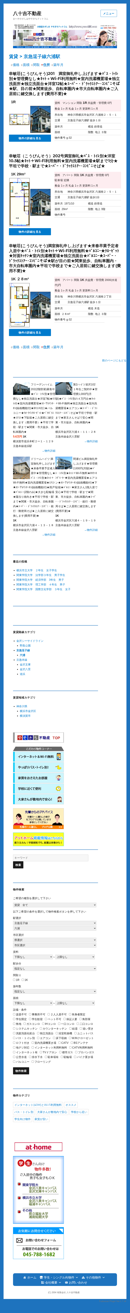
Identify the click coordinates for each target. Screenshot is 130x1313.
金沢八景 (25, 669)
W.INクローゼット (83, 1038)
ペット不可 (54, 1019)
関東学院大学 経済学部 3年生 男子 (40, 579)
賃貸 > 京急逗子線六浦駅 (34, 56)
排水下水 (37, 1057)
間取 (36, 65)
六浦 (22, 655)
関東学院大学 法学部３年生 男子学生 (40, 575)
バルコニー (22, 1061)
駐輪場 (68, 1057)
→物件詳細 (48, 450)
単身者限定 (78, 1014)
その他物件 (93, 1277)
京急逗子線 (23, 650)
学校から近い (79, 1112)
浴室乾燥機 (65, 1033)
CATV (65, 1042)
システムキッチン (27, 1028)
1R (17, 979)
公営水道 (21, 1057)
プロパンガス (86, 1052)
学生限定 (21, 1019)
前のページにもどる (114, 360)
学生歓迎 (37, 1019)
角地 (18, 1023)
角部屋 (86, 1019)
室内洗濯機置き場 (45, 1042)
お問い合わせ (78, 1282)
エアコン (45, 1038)
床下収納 (61, 1038)
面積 (26, 65)
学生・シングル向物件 (59, 1277)
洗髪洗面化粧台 (25, 1033)
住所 (46, 65)
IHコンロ (50, 1023)
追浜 (22, 674)
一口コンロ (67, 1023)
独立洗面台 (46, 1033)
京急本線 (21, 659)
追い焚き (88, 1028)
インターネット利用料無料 (51, 1047)
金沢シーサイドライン (30, 640)
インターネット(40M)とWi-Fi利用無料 (38, 1105)
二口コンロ (86, 1023)
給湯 (75, 1028)
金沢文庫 (25, 664)
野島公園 (25, 645)
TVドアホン (50, 1052)
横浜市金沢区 (28, 711)
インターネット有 (27, 1052)
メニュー (108, 13)
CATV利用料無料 (82, 1047)
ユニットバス (85, 1033)
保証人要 (71, 1019)
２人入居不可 (58, 1014)
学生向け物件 (22, 1119)
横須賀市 (25, 715)
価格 (16, 65)
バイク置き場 (85, 1057)
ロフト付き (22, 1042)
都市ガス (67, 1052)
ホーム (31, 1277)
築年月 (58, 65)
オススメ (71, 1105)
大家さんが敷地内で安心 (52, 1112)
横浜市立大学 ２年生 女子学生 (36, 570)
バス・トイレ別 (25, 1038)
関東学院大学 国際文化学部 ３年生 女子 (43, 589)
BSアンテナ (81, 1042)
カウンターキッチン (55, 1028)
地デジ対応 (22, 1047)
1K (26, 979)
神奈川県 (21, 706)
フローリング (43, 1061)
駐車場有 (53, 1057)
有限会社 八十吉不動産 (68, 1292)
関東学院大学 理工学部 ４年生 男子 (40, 584)
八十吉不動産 (27, 13)
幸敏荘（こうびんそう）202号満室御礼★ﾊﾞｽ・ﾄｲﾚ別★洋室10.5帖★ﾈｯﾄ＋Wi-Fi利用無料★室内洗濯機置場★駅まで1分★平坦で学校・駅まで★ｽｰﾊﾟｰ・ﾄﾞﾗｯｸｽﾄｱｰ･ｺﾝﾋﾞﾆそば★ (63, 161)
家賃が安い (41, 1119)
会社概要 (51, 1282)
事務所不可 (38, 1014)
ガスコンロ (33, 1023)
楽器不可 (21, 1014)
